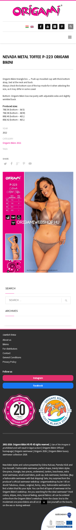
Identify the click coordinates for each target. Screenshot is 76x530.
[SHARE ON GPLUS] (17, 163)
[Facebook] (40, 26)
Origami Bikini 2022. (12, 142)
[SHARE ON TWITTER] (5, 163)
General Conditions (12, 357)
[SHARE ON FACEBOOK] (11, 163)
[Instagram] (54, 26)
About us (7, 339)
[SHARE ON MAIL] (30, 163)
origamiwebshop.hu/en (51, 481)
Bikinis (6, 344)
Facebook (38, 385)
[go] (66, 300)
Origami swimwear (24, 451)
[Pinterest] (62, 26)
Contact (6, 353)
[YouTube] (47, 26)
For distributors (10, 348)
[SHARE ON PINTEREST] (24, 163)
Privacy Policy (9, 361)
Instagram (38, 378)
